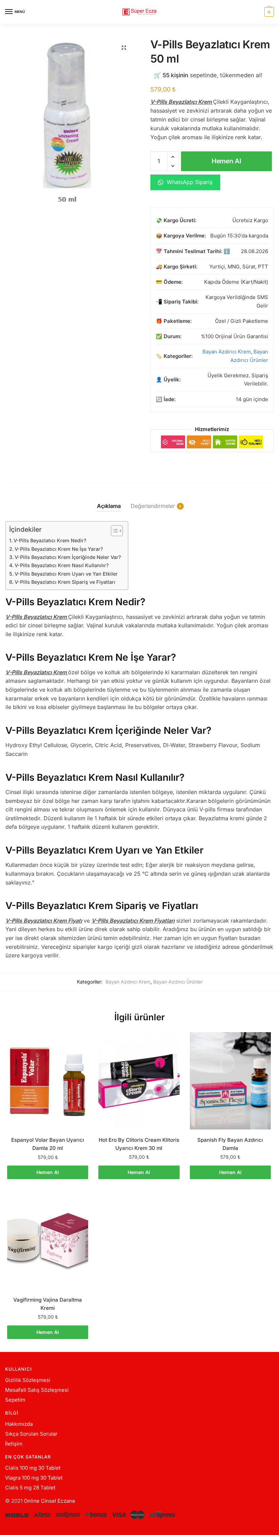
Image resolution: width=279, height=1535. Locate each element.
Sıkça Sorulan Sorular (31, 1434)
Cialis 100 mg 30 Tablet (33, 1468)
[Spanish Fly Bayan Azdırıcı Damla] (230, 1080)
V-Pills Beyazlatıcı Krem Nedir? (50, 540)
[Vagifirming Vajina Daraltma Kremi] (47, 1240)
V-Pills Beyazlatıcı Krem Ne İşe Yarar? (59, 549)
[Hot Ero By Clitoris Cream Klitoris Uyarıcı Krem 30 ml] (138, 1080)
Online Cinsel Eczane (49, 1501)
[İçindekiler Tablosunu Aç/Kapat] (113, 531)
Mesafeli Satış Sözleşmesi (37, 1390)
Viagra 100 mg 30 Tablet (34, 1477)
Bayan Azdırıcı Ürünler (177, 982)
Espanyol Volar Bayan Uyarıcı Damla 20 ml (47, 1144)
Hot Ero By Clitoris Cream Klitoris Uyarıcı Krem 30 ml (139, 1144)
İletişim (13, 1443)
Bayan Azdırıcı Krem (226, 351)
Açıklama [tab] (109, 505)
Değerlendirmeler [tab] (153, 505)
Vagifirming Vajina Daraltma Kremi (47, 1304)
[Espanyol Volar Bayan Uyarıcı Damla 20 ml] (47, 1080)
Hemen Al (226, 161)
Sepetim (15, 1400)
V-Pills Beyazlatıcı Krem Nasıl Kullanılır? (62, 565)
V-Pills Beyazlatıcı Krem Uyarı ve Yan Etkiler (66, 574)
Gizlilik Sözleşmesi (27, 1380)
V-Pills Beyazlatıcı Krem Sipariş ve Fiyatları (65, 582)
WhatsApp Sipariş (188, 182)
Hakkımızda (19, 1424)
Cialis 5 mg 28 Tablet (30, 1487)
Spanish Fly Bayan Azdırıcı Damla (230, 1144)
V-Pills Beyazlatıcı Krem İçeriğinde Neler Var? (68, 557)
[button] (123, 47)
